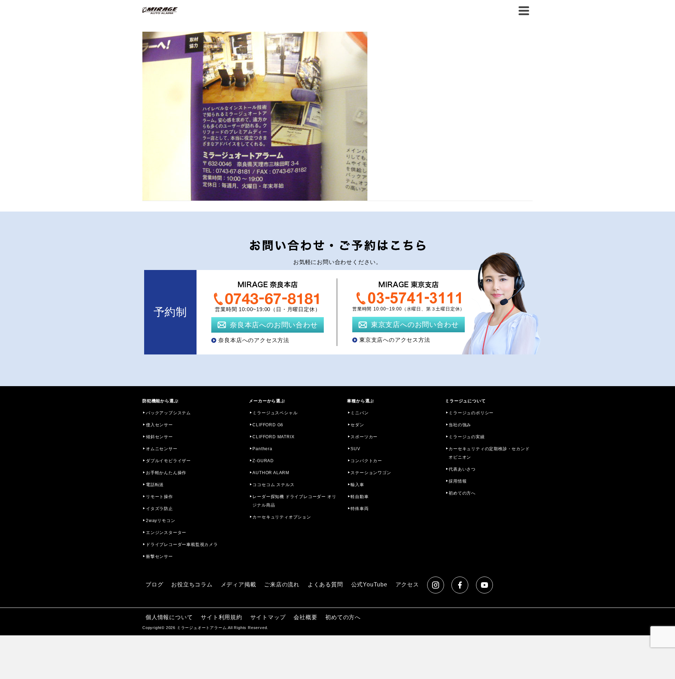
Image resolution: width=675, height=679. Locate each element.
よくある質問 (325, 584)
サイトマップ (268, 617)
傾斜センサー (159, 436)
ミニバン (359, 412)
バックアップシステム (168, 412)
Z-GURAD (263, 460)
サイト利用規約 (221, 617)
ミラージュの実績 (466, 436)
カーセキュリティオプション (281, 517)
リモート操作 (159, 496)
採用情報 (458, 481)
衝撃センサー (159, 556)
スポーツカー (364, 436)
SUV (355, 448)
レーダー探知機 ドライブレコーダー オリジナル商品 (294, 501)
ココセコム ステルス (273, 484)
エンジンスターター (166, 532)
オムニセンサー (162, 448)
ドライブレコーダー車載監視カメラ (182, 544)
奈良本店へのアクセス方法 (253, 340)
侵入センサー (159, 424)
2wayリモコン (160, 520)
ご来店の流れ (282, 584)
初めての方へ (462, 493)
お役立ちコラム (192, 584)
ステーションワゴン (371, 472)
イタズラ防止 (159, 508)
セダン (357, 424)
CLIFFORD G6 (267, 424)
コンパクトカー (366, 460)
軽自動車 (359, 496)
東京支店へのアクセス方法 (394, 340)
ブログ (154, 584)
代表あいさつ (462, 469)
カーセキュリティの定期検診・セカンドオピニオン (489, 453)
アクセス (407, 584)
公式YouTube (369, 584)
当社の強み (460, 424)
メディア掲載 (238, 584)
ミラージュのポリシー (471, 412)
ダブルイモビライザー (168, 460)
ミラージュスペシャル (274, 412)
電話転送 (155, 484)
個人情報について (169, 617)
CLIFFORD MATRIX (273, 436)
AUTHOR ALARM (270, 472)
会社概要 (305, 617)
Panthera (262, 448)
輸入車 (357, 484)
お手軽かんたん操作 (166, 472)
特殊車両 (359, 508)
